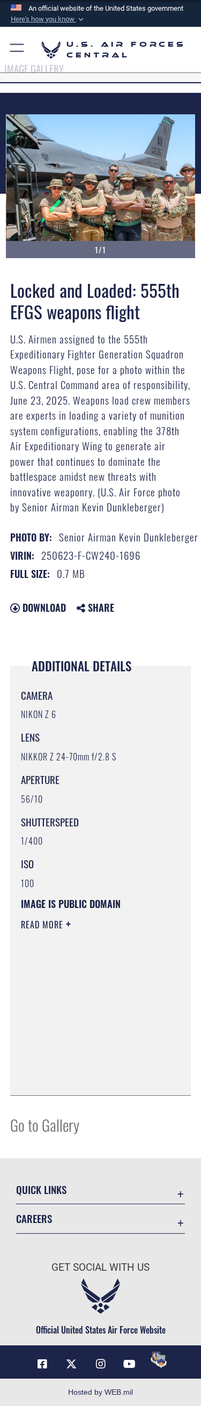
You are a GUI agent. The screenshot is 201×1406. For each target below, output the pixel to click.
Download (43, 607)
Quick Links (41, 1189)
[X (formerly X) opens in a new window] (71, 1364)
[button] (48, 19)
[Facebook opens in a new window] (42, 1364)
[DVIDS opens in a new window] (159, 1360)
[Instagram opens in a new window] (101, 1364)
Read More (43, 924)
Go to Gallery (44, 1124)
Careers (34, 1218)
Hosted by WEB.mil (100, 1392)
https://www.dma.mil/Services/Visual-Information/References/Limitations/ (86, 1060)
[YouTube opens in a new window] (130, 1364)
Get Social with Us (100, 1267)
